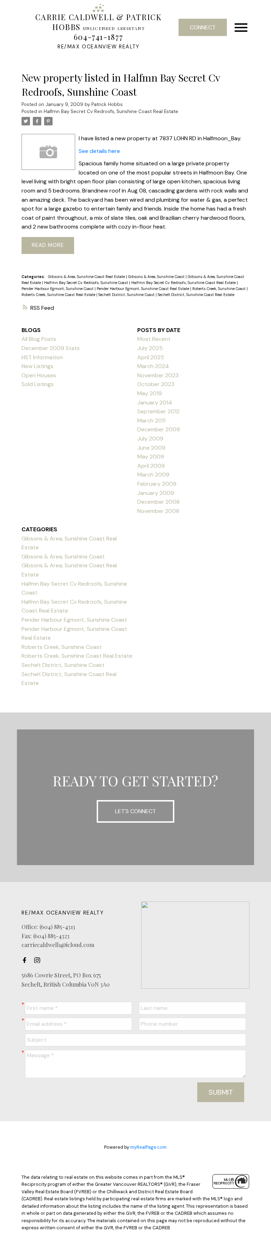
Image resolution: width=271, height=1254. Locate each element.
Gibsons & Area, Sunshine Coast (157, 276)
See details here (99, 151)
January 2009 (155, 493)
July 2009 (150, 438)
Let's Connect (135, 811)
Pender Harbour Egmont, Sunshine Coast (58, 288)
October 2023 (155, 384)
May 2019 (149, 393)
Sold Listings (38, 384)
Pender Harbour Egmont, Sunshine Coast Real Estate (143, 288)
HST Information (42, 357)
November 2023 (158, 375)
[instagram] (39, 960)
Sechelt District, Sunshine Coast (127, 294)
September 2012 (158, 411)
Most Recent (153, 339)
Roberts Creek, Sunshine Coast (219, 288)
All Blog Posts (39, 339)
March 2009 (153, 474)
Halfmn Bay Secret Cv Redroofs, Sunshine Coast (86, 282)
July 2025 (150, 348)
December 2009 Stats (51, 348)
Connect (203, 27)
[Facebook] (26, 960)
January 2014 (154, 402)
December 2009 (158, 429)
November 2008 (158, 511)
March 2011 (151, 420)
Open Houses (39, 375)
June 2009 (151, 447)
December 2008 (158, 501)
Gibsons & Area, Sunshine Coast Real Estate (87, 276)
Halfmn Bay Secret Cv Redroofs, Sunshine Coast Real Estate (111, 111)
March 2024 (153, 366)
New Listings (37, 366)
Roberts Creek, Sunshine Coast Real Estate (59, 294)
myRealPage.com (148, 1147)
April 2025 (150, 357)
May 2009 (150, 456)
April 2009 (151, 465)
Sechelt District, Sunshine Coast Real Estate (196, 294)
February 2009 (156, 483)
